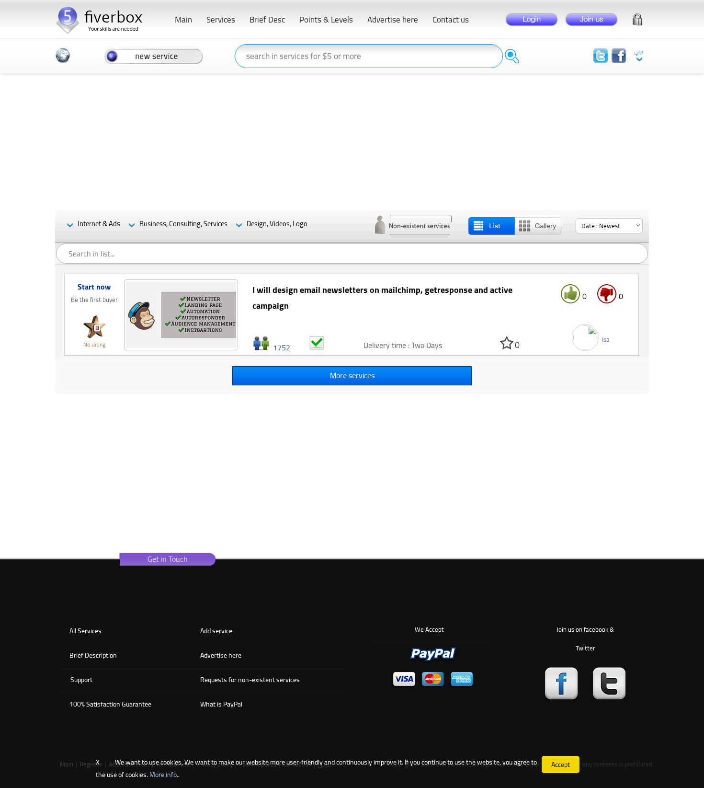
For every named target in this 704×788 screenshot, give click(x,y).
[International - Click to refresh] (62, 55)
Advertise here (220, 655)
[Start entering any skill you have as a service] (153, 55)
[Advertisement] (352, 142)
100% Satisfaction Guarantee (110, 704)
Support (81, 679)
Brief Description (93, 655)
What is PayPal (221, 704)
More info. (163, 774)
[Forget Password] (637, 17)
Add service (216, 631)
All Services (85, 631)
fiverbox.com (103, 19)
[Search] (512, 56)
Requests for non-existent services (250, 679)
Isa (606, 339)
